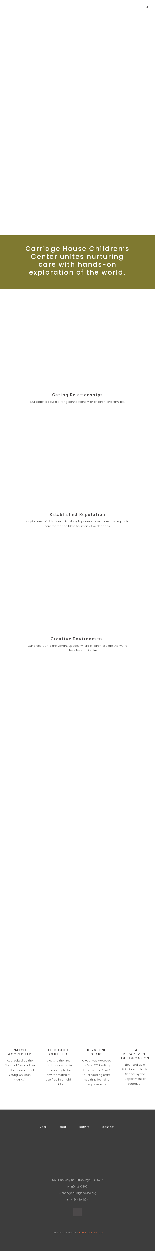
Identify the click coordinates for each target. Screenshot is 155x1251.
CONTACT (108, 1127)
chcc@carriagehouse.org (78, 1193)
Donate (84, 1127)
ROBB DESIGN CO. (91, 1232)
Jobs (43, 1127)
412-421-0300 (79, 1186)
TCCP (63, 1127)
